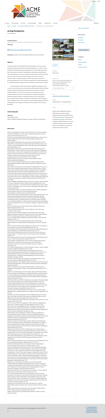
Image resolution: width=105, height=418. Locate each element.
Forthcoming (15, 23)
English (80, 59)
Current (7, 23)
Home (8, 26)
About (40, 23)
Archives (23, 23)
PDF (56, 65)
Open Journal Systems (83, 28)
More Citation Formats (59, 88)
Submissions (47, 23)
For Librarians (81, 42)
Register (94, 1)
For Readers (81, 37)
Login (99, 1)
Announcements (32, 23)
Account (55, 23)
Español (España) (82, 62)
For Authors (81, 40)
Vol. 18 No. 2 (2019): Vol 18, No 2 (26, 26)
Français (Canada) (82, 67)
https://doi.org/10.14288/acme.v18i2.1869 (20, 50)
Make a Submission (84, 49)
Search (97, 23)
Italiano (80, 64)
